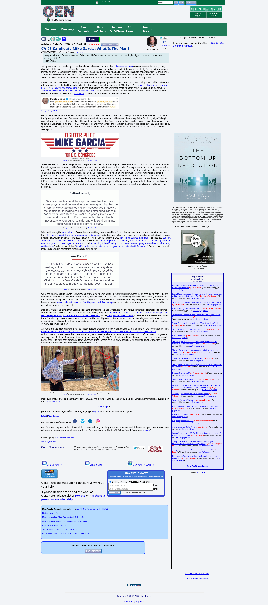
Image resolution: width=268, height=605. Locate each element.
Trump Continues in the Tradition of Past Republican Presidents (197, 323)
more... (146, 430)
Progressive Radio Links (197, 578)
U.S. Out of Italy (178, 335)
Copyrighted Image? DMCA (49, 111)
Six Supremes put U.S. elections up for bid (189, 329)
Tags (70, 438)
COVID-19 (79, 93)
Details (90, 160)
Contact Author (54, 464)
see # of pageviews (183, 290)
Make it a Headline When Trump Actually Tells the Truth (64, 517)
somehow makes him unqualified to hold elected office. (68, 90)
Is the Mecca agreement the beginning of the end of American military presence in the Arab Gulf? (197, 295)
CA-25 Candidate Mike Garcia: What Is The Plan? (85, 48)
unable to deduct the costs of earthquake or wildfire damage (85, 302)
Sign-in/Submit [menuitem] (100, 29)
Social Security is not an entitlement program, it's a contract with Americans (111, 246)
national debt (68, 232)
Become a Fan (164, 45)
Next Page (103, 406)
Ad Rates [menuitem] (129, 29)
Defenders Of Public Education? (54, 525)
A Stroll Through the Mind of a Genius (187, 308)
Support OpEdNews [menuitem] (116, 29)
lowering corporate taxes (72, 243)
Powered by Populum (134, 601)
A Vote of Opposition (180, 414)
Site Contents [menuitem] (83, 29)
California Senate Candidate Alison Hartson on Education (64, 521)
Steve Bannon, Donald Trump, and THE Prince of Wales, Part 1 (196, 302)
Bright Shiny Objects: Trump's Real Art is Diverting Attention (66, 533)
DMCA (95, 160)
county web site (52, 401)
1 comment (80, 52)
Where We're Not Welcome (182, 400)
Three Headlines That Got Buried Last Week (59, 529)
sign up (96, 411)
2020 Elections (60, 438)
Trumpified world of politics (120, 315)
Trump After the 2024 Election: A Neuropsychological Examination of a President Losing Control (193, 442)
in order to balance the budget (134, 237)
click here (201, 472)
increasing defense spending (113, 240)
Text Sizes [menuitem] (146, 29)
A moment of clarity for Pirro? (183, 427)
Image (65, 160)
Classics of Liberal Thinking (197, 573)
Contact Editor (96, 464)
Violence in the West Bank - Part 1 (185, 379)
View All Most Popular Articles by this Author (93, 509)
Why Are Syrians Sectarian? (182, 421)
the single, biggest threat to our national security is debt (73, 235)
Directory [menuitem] (67, 29)
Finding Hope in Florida (51, 513)
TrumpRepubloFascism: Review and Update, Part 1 (192, 450)
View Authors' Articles (143, 464)
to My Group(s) (48, 442)
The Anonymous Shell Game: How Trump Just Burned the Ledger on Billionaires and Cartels (194, 343)
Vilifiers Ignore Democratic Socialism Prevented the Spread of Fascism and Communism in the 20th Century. (196, 386)
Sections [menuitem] (50, 29)
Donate (80, 495)
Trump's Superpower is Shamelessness (187, 358)
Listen (92, 39)
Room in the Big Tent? (181, 373)
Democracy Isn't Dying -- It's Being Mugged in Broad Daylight (196, 406)
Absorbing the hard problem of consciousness (190, 394)
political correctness (123, 66)
